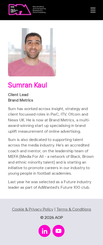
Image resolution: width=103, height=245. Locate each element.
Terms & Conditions (73, 209)
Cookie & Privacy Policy (32, 209)
